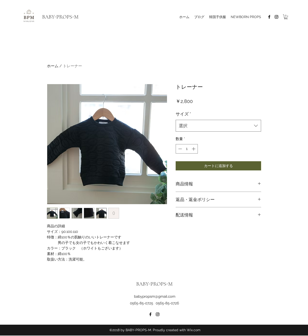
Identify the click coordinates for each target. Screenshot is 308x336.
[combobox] (218, 126)
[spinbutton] (187, 148)
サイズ (183, 113)
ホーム (52, 66)
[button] (286, 16)
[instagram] (276, 16)
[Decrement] (179, 148)
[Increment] (194, 148)
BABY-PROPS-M (60, 17)
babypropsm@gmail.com (154, 296)
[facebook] (269, 16)
